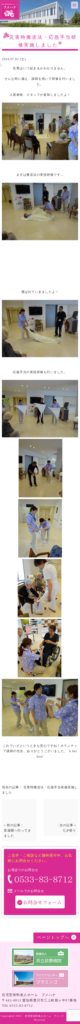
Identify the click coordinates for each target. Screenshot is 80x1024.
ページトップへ (53, 937)
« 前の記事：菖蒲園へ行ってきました (17, 830)
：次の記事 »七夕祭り (66, 828)
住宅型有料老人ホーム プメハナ (44, 1016)
